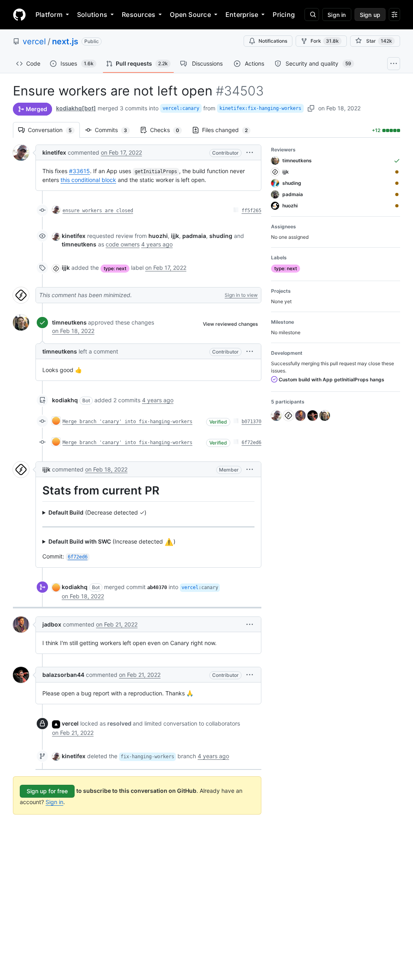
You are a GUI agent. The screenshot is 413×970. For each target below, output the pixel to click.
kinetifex (54, 152)
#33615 (79, 171)
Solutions (92, 14)
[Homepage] (19, 14)
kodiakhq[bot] (76, 108)
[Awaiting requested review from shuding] (397, 183)
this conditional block (88, 179)
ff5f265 (251, 210)
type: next (115, 268)
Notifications (273, 41)
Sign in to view (241, 295)
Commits (115, 129)
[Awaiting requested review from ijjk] (397, 172)
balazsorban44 (63, 674)
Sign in (54, 801)
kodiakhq (65, 400)
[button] (249, 152)
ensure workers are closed (98, 210)
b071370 (251, 421)
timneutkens (69, 322)
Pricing (284, 14)
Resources (138, 14)
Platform (49, 14)
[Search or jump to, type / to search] (312, 14)
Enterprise (241, 14)
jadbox (51, 624)
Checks (168, 129)
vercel (34, 41)
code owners (123, 244)
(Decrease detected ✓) (97, 512)
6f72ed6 (251, 442)
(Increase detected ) (111, 542)
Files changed (229, 129)
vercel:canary (181, 108)
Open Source (190, 14)
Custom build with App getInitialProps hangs (330, 379)
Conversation (54, 129)
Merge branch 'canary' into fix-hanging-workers (127, 421)
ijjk (66, 267)
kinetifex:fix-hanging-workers (260, 108)
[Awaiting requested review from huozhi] (397, 206)
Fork (325, 41)
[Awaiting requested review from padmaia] (397, 194)
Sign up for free (47, 791)
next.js (65, 41)
